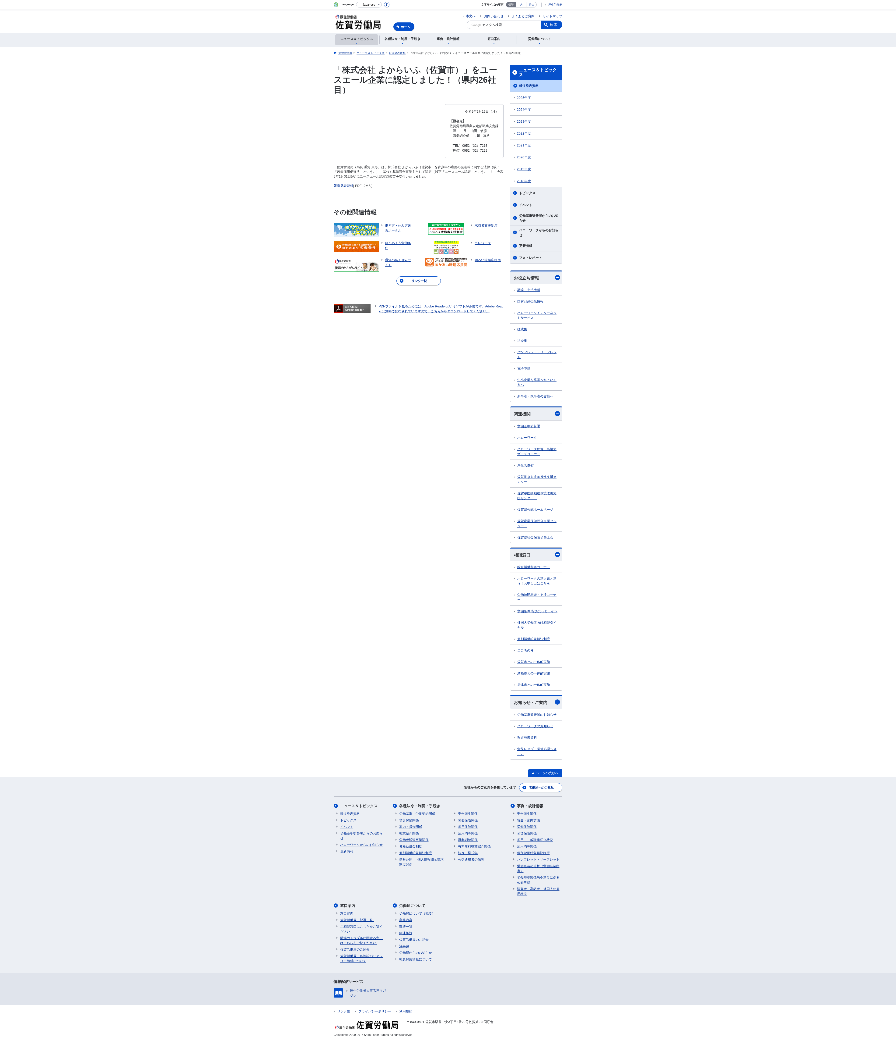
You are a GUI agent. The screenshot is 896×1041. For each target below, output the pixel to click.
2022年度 (524, 133)
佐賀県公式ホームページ (535, 509)
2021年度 (524, 145)
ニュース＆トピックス (538, 72)
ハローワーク (527, 437)
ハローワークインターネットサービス (536, 315)
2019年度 (524, 169)
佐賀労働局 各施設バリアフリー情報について (361, 958)
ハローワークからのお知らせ (538, 232)
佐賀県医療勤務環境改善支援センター (536, 495)
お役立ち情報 (526, 278)
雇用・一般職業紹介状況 (535, 840)
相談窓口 (522, 555)
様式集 (522, 329)
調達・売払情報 (528, 290)
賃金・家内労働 (528, 820)
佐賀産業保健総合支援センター (536, 523)
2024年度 (524, 109)
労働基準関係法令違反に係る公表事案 (538, 880)
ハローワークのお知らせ (535, 726)
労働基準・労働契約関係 (417, 814)
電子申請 (523, 368)
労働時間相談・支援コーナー (536, 597)
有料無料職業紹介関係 (474, 846)
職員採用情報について (415, 959)
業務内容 (405, 920)
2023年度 (524, 121)
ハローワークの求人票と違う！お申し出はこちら (536, 581)
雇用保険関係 (468, 827)
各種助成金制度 (410, 846)
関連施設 (405, 933)
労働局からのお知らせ (415, 953)
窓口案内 (347, 906)
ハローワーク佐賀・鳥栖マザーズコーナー (536, 451)
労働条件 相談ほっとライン (537, 611)
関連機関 (522, 414)
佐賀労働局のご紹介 (355, 949)
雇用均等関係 (468, 833)
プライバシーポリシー (374, 1011)
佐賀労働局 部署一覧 (357, 920)
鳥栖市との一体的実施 (533, 673)
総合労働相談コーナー (533, 567)
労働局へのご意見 (541, 787)
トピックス (527, 193)
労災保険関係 (409, 820)
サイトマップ (552, 16)
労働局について (412, 906)
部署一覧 (405, 926)
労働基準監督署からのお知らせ (538, 218)
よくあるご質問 (523, 16)
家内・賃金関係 (410, 827)
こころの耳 (525, 650)
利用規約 (405, 1011)
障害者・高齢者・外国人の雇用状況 (538, 891)
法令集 (522, 340)
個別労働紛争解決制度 (533, 639)
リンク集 (343, 1011)
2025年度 (524, 98)
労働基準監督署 (528, 426)
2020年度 (524, 157)
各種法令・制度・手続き (419, 806)
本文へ (471, 16)
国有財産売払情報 (530, 301)
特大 (531, 4)
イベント (525, 205)
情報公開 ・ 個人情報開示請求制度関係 (421, 862)
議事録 (404, 946)
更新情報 (525, 246)
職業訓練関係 (468, 840)
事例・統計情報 (530, 806)
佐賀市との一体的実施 (533, 662)
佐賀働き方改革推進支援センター (536, 479)
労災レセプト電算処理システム (536, 751)
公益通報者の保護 (471, 859)
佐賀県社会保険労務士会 (535, 537)
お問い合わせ (494, 16)
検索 (554, 25)
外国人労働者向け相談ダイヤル (536, 625)
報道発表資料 (343, 186)
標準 (511, 4)
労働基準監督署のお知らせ (536, 715)
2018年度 (524, 181)
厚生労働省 (555, 4)
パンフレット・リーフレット (536, 354)
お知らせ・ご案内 (530, 702)
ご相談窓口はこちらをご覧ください (361, 929)
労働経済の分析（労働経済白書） (538, 868)
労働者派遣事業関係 (414, 840)
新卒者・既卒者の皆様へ (535, 396)
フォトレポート (530, 258)
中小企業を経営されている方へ (536, 382)
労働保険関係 (468, 820)
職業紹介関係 (409, 833)
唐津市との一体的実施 (533, 685)
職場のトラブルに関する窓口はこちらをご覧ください (361, 940)
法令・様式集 (468, 853)
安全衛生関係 (468, 814)
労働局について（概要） (417, 913)
